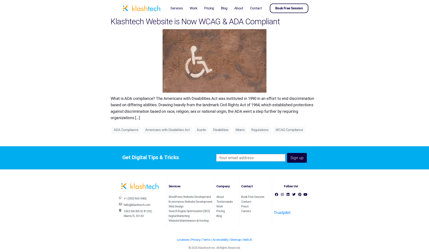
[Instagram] (282, 194)
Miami (239, 130)
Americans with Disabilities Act (167, 130)
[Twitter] (293, 194)
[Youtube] (305, 194)
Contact (256, 8)
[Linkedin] (288, 194)
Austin (201, 130)
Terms (206, 239)
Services (176, 8)
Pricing (209, 8)
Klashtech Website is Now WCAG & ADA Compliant (195, 21)
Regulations (259, 130)
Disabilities (220, 130)
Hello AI (247, 239)
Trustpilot (282, 212)
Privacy (195, 239)
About (238, 8)
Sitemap (235, 239)
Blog (224, 8)
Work (193, 8)
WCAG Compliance (289, 130)
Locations (183, 239)
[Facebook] (276, 194)
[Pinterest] (299, 194)
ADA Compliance (126, 130)
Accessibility (220, 239)
